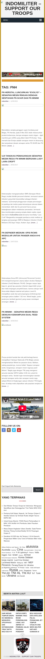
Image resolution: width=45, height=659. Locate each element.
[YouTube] (19, 430)
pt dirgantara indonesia (9, 567)
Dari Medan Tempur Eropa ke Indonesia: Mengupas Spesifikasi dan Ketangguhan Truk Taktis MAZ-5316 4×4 (23, 508)
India (37, 552)
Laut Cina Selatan (21, 560)
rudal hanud (5, 570)
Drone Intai (38, 550)
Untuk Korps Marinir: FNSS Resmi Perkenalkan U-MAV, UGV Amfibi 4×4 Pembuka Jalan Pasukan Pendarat (22, 523)
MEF (30, 562)
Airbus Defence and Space (10, 547)
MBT (25, 563)
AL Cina (22, 547)
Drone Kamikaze (6, 552)
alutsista (32, 546)
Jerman (27, 555)
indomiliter (5, 101)
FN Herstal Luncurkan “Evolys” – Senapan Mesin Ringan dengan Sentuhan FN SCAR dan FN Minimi (21, 95)
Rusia (13, 570)
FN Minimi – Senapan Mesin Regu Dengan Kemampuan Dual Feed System (20, 315)
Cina (20, 549)
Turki (38, 573)
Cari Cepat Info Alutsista (11, 486)
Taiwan (34, 570)
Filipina (31, 552)
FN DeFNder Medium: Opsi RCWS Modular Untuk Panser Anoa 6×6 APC (21, 236)
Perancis (6, 565)
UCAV (4, 576)
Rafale (27, 567)
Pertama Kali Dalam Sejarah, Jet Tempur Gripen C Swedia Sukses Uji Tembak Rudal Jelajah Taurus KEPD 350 (22, 515)
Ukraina (11, 576)
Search (38, 490)
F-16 (13, 552)
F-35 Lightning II (22, 552)
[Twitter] (14, 430)
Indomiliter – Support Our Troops (25, 656)
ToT (33, 573)
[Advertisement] (22, 46)
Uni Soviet (21, 576)
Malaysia (20, 563)
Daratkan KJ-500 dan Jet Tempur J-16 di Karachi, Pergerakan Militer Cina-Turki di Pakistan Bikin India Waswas (22, 538)
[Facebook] (4, 430)
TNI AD (6, 573)
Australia (6, 550)
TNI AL (16, 573)
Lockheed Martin (9, 562)
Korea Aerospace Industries (9, 557)
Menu (5, 20)
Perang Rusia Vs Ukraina (22, 565)
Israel (15, 555)
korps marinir (7, 560)
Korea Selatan (25, 557)
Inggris (4, 555)
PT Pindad (21, 567)
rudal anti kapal (35, 567)
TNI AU (26, 573)
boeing (13, 550)
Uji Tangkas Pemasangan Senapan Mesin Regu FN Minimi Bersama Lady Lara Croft (22, 159)
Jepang (21, 555)
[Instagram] (9, 430)
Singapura (27, 570)
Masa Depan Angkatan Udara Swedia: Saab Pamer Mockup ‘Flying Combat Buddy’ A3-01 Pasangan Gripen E (22, 531)
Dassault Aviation (29, 550)
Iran (9, 555)
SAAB (21, 570)
